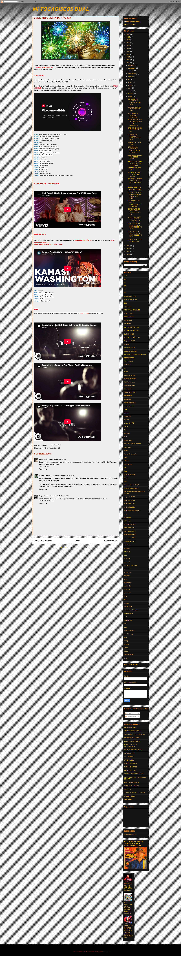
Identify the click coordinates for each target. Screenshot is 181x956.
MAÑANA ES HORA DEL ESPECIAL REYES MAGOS (134, 218)
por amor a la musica (131, 565)
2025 (128, 37)
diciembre (131, 65)
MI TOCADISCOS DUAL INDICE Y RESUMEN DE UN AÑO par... (135, 234)
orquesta (127, 545)
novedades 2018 (129, 531)
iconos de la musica (130, 454)
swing (126, 641)
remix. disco (128, 606)
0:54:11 (36, 161)
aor (125, 368)
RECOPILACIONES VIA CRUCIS (135, 354)
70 (125, 286)
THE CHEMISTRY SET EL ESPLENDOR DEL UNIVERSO (135, 203)
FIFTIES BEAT (129, 756)
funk (125, 437)
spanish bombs (129, 630)
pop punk (127, 558)
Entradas (130, 713)
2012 (128, 254)
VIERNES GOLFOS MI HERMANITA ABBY (134, 109)
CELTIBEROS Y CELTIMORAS (134, 734)
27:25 (35, 293)
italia (125, 467)
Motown (126, 344)
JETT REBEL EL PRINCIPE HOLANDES (133, 115)
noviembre (132, 68)
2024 (128, 40)
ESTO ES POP (129, 317)
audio (126, 371)
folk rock (127, 433)
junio (130, 82)
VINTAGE (127, 365)
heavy (126, 450)
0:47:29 (36, 157)
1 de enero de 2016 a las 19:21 (59, 496)
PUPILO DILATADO (45, 475)
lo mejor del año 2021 (131, 488)
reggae (126, 603)
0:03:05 (36, 136)
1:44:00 (36, 301)
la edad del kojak (129, 474)
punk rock (127, 593)
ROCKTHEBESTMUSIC (132, 782)
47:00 (35, 295)
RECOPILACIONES (130, 351)
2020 (128, 51)
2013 (128, 251)
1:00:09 (36, 165)
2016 (128, 63)
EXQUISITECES (129, 753)
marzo (130, 91)
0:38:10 (36, 153)
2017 (128, 60)
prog (125, 579)
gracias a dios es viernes (132, 443)
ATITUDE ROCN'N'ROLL (132, 731)
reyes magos (128, 613)
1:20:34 (36, 175)
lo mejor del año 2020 (131, 485)
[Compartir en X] (56, 445)
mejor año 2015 (129, 503)
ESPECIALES (128, 313)
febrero (131, 94)
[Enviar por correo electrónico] (52, 445)
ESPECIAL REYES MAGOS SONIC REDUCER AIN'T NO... (134, 211)
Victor (41, 459)
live (125, 481)
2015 (128, 246)
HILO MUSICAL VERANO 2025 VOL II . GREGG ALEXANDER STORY (134, 843)
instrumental (128, 464)
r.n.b (125, 596)
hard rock (127, 447)
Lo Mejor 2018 (129, 334)
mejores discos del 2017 (132, 510)
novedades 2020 (129, 538)
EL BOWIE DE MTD (134, 187)
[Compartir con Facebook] (58, 445)
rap (125, 599)
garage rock (128, 440)
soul (125, 627)
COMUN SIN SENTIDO (132, 738)
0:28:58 (36, 149)
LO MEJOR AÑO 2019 (131, 327)
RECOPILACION (129, 348)
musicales (127, 517)
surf (125, 637)
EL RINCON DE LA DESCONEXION (130, 745)
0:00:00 (36, 134)
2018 (128, 57)
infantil (126, 461)
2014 (128, 248)
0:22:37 (36, 147)
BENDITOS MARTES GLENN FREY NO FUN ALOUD (135, 163)
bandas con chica (130, 378)
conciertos (127, 416)
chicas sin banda (129, 402)
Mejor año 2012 (129, 341)
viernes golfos (128, 654)
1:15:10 (36, 299)
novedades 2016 (129, 524)
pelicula (126, 548)
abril (130, 88)
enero (130, 96)
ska (125, 623)
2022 (128, 45)
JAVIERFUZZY (129, 760)
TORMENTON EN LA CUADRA (134, 792)
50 (125, 279)
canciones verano (130, 392)
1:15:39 (36, 173)
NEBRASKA (128, 799)
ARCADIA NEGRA (130, 296)
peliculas (127, 552)
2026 (128, 34)
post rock (127, 569)
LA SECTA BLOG (129, 796)
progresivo (127, 582)
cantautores (128, 395)
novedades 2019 (129, 534)
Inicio (78, 541)
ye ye (126, 658)
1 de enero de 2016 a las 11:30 (55, 459)
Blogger (106, 952)
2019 (128, 54)
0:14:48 (36, 142)
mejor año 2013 (129, 497)
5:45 (35, 291)
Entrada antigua (111, 541)
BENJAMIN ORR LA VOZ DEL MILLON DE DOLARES (128, 887)
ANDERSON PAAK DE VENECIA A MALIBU (134, 174)
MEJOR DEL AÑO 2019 (132, 337)
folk (125, 430)
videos (126, 651)
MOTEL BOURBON (130, 763)
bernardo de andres (133, 21)
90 (125, 293)
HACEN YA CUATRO (135, 190)
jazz (125, 471)
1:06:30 (36, 169)
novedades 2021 (129, 541)
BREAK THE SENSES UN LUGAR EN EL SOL (135, 129)
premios (127, 575)
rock (125, 617)
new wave (127, 521)
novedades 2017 (129, 527)
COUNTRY (127, 306)
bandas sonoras (129, 382)
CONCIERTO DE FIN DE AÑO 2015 (135, 240)
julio (129, 79)
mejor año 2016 (129, 507)
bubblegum (128, 389)
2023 (128, 43)
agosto (130, 76)
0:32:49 (36, 151)
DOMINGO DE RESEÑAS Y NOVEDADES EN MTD (134, 101)
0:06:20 (36, 138)
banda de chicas (129, 375)
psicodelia (127, 586)
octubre (131, 71)
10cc (125, 276)
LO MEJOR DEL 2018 (131, 330)
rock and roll (128, 620)
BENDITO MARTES (130, 300)
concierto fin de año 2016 (51, 448)
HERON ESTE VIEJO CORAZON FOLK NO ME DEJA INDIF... (135, 195)
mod (125, 514)
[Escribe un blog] (54, 445)
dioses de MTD (129, 423)
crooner (126, 420)
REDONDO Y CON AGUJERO (134, 774)
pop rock (127, 562)
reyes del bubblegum (131, 610)
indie (125, 457)
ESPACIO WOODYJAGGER (133, 750)
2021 (128, 48)
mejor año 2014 (129, 500)
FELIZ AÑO (128, 320)
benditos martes (129, 385)
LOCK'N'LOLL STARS (131, 786)
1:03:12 (36, 167)
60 (125, 282)
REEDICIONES (129, 358)
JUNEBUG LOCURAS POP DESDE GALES (135, 157)
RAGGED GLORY (130, 770)
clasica (126, 413)
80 (125, 289)
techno (126, 644)
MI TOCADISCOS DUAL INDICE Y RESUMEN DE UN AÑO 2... (135, 226)
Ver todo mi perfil (129, 24)
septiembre (132, 74)
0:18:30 (36, 144)
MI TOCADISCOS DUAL (60, 8)
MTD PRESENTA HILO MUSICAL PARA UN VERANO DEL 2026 (128, 908)
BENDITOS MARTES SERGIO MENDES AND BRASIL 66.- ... (135, 181)
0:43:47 (36, 155)
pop (125, 555)
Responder (43, 469)
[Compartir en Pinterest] (60, 445)
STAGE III (127, 789)
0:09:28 (36, 140)
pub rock (127, 589)
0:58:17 (36, 163)
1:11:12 (36, 171)
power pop (127, 572)
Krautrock (127, 323)
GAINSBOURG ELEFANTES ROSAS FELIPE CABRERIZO (134, 149)
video (126, 647)
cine (125, 409)
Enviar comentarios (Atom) (80, 548)
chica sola (127, 399)
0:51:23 (36, 159)
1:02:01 (36, 297)
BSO (125, 303)
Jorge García (43, 496)
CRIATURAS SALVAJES (132, 310)
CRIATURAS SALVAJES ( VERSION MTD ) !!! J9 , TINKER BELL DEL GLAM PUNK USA (128, 932)
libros (126, 478)
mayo (130, 85)
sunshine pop (128, 634)
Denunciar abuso (131, 664)
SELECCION (128, 361)
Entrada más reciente (43, 541)
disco (126, 426)
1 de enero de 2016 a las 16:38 (63, 475)
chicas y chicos (129, 406)
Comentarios (131, 716)
